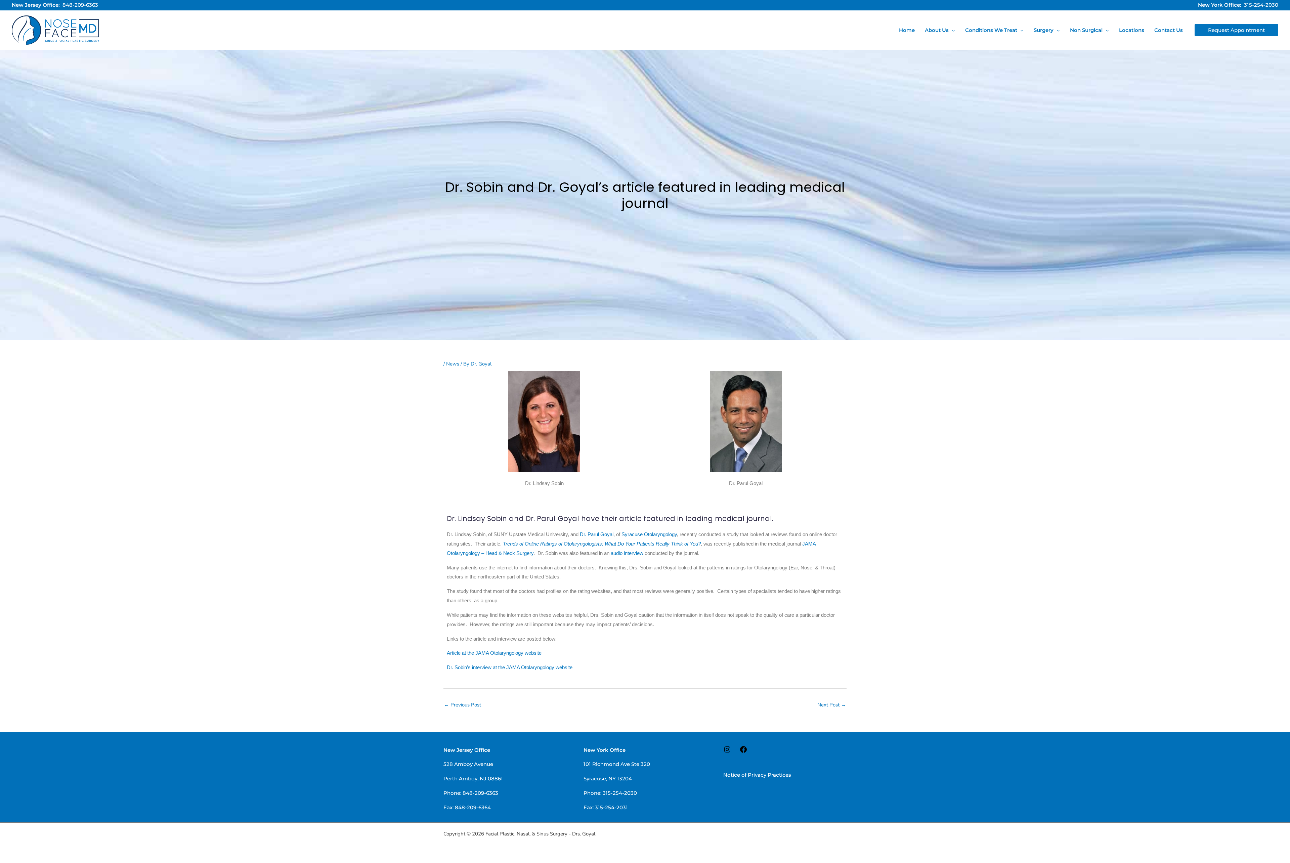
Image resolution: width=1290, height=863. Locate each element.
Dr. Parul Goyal (596, 534)
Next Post (831, 704)
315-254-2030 (1261, 5)
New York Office (605, 750)
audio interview (627, 553)
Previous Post (462, 704)
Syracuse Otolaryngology (649, 534)
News (452, 363)
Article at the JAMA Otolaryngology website (494, 653)
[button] (952, 30)
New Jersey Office (466, 750)
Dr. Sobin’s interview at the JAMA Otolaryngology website (509, 667)
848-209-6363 (80, 5)
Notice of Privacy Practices (757, 775)
